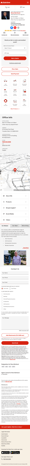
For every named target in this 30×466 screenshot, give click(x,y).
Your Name (5, 272)
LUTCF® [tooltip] (13, 366)
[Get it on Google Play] (15, 452)
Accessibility (4, 437)
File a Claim (15, 69)
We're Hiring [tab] (25, 225)
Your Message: (5, 317)
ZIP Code (6, 53)
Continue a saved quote (15, 63)
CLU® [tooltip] (10, 366)
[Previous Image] (6, 257)
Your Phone (5, 277)
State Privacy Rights (5, 443)
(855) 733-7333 (12, 359)
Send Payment (15, 73)
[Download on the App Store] (5, 452)
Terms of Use (4, 439)
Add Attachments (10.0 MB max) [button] (15, 335)
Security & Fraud (4, 435)
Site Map (3, 445)
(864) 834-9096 (6, 141)
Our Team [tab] (15, 225)
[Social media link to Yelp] (15, 27)
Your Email (4, 282)
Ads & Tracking (4, 433)
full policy (18, 403)
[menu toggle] (27, 2)
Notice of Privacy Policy (6, 441)
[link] (7, 2)
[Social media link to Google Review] (18, 27)
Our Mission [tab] (5, 225)
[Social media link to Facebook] (11, 27)
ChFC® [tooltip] (3, 366)
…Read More (26, 247)
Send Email (15, 343)
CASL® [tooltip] (7, 366)
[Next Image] (23, 257)
